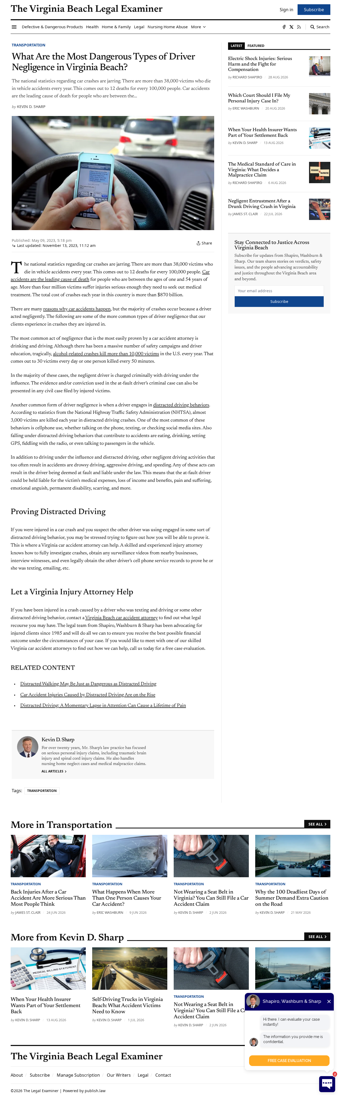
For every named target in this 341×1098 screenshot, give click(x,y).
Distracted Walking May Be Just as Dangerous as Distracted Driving (88, 684)
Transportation (28, 44)
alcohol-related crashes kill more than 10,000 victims (106, 354)
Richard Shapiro (247, 77)
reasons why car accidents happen (77, 309)
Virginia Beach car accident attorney (121, 618)
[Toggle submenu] (204, 27)
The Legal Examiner (41, 1090)
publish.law (95, 1090)
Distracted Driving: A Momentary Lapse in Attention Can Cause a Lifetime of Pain (103, 705)
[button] (40, 1075)
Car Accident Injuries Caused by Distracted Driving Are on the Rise (87, 695)
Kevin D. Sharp (31, 106)
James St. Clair (245, 213)
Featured (255, 45)
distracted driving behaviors (181, 405)
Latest (236, 45)
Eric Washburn (246, 108)
